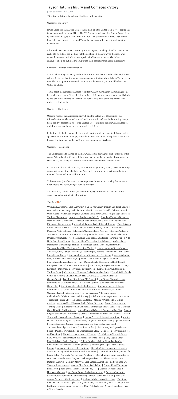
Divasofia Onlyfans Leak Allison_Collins (89, 227)
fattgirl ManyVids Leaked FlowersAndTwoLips (100, 310)
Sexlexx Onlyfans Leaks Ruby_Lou (99, 379)
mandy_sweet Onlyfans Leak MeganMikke (78, 358)
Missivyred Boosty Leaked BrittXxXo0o (76, 268)
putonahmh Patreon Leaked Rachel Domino (94, 224)
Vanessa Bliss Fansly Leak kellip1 (86, 365)
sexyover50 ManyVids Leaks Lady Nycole (92, 386)
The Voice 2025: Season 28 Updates (79, 334)
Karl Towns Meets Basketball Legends (78, 286)
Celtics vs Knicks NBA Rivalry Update (80, 282)
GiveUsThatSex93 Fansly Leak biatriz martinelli (69, 210)
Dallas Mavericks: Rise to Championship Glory (77, 330)
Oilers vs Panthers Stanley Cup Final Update (107, 206)
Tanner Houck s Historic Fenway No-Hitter (83, 337)
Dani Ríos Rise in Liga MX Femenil (79, 279)
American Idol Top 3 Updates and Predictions (90, 255)
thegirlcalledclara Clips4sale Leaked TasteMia (70, 299)
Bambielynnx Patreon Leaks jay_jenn (64, 262)
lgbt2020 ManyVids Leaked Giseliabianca (91, 241)
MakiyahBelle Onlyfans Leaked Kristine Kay (67, 296)
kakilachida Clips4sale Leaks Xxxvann (90, 231)
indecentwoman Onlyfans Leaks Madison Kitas (86, 306)
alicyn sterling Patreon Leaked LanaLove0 (93, 375)
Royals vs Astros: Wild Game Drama (99, 293)
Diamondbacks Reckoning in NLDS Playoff (104, 262)
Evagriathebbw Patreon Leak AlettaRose (77, 351)
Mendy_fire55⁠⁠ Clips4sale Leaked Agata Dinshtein (86, 272)
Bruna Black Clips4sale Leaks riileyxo (87, 234)
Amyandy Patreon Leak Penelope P (77, 355)
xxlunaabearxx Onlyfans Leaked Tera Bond (95, 324)
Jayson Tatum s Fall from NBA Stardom (81, 289)
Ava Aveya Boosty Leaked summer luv (85, 372)
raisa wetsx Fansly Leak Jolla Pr (84, 217)
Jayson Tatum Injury (54, 12)
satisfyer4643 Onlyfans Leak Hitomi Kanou (67, 265)
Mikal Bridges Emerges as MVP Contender (110, 296)
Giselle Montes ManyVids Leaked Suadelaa (101, 313)
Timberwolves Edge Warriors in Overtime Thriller (70, 248)
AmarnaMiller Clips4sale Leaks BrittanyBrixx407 (80, 303)
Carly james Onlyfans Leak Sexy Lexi (95, 382)
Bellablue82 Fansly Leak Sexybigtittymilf (100, 244)
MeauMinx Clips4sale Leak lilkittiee (91, 237)
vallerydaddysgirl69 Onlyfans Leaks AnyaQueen (84, 213)
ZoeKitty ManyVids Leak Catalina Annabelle (87, 361)
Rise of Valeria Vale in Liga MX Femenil (99, 258)
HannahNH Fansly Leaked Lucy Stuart (102, 317)
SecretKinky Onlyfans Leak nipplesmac (94, 320)
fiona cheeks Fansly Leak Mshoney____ (79, 368)
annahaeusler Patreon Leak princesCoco (82, 220)
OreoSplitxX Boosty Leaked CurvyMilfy (65, 206)
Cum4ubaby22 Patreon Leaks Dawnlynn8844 (68, 344)
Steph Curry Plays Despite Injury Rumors (84, 251)
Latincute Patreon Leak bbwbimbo (73, 348)
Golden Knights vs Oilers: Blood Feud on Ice (101, 341)
